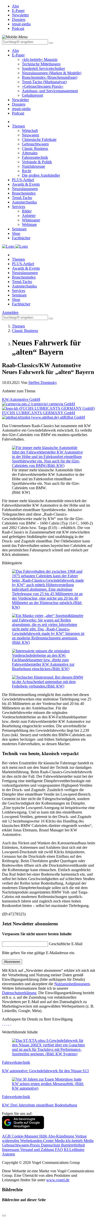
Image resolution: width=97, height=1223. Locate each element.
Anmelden (10, 312)
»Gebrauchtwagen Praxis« (42, 86)
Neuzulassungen (25, 189)
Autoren (8, 1154)
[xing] (6, 1023)
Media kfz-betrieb (69, 1141)
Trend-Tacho (22, 198)
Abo (15, 50)
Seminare (19, 229)
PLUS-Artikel (23, 180)
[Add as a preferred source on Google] (23, 1128)
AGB (7, 1136)
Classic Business (35, 148)
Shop (16, 233)
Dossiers (18, 104)
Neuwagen (30, 135)
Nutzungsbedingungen (72, 984)
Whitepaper (31, 220)
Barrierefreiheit (73, 1145)
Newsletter (20, 100)
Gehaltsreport (32, 95)
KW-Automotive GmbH (21, 399)
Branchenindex (24, 193)
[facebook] (2, 1023)
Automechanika (24, 202)
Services (18, 206)
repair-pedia (21, 109)
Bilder (27, 211)
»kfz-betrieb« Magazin (39, 59)
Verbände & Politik (37, 162)
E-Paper (18, 55)
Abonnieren (12, 962)
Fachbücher (21, 238)
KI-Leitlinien (74, 1149)
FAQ (59, 1149)
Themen (18, 126)
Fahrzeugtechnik (35, 157)
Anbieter (29, 215)
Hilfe (43, 1136)
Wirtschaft (30, 130)
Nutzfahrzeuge (33, 166)
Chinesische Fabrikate (39, 139)
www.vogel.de (57, 1180)
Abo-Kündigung (61, 1136)
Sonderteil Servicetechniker (43, 68)
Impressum (11, 1149)
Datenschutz (51, 1145)
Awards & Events (26, 184)
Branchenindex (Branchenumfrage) (49, 77)
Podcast (18, 113)
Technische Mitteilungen (41, 64)
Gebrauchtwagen (35, 144)
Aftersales (30, 153)
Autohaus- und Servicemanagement (50, 91)
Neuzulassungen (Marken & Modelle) (51, 73)
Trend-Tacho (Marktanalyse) (44, 82)
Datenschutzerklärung (19, 993)
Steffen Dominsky (42, 382)
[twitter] (4, 1023)
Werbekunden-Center (37, 1141)
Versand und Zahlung (37, 1149)
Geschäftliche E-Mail (65, 944)
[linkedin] (8, 1023)
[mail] (10, 1023)
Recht (26, 171)
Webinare (29, 224)
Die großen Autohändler (41, 175)
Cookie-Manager (25, 1136)
